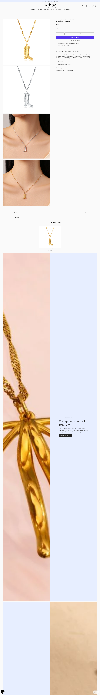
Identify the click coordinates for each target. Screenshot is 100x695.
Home (57, 19)
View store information (63, 47)
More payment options (75, 40)
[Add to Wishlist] (59, 227)
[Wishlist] (92, 6)
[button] (32, 9)
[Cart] (95, 6)
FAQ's (15, 212)
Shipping (16, 217)
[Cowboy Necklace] (50, 237)
